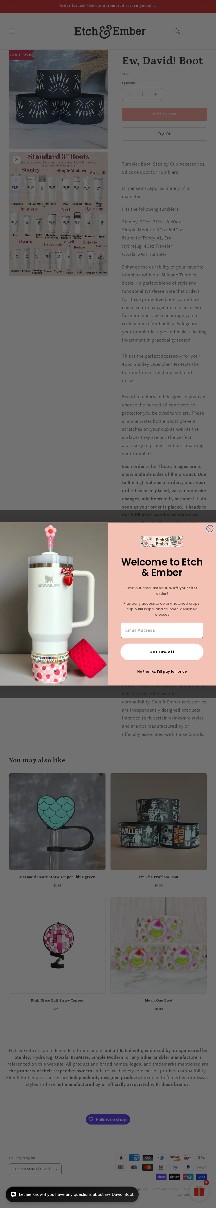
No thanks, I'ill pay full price (161, 671)
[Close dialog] (210, 528)
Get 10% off (162, 652)
